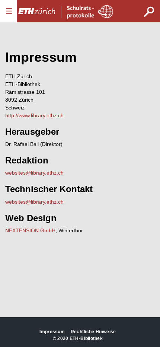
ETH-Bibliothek (86, 338)
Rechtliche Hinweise (93, 331)
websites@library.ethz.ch (34, 173)
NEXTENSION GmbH (30, 230)
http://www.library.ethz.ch (34, 115)
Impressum (52, 331)
